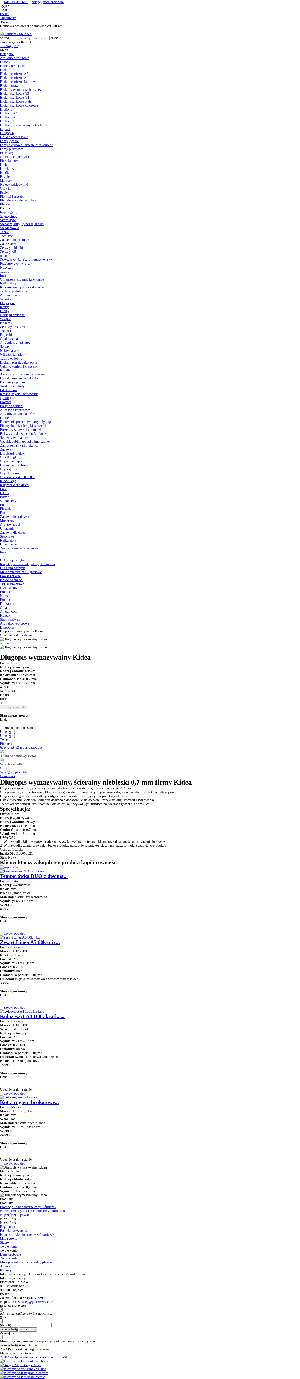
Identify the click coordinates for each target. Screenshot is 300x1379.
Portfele (5, 208)
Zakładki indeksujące (14, 240)
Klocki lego (8, 481)
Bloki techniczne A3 (14, 74)
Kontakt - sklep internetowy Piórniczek (27, 1234)
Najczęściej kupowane (15, 1215)
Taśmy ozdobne (11, 358)
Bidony (5, 62)
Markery (6, 180)
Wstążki (5, 319)
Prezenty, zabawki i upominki (20, 429)
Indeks (5, 853)
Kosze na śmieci (11, 580)
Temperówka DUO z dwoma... (34, 876)
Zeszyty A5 (8, 252)
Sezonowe (7, 536)
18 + (3, 556)
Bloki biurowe (10, 85)
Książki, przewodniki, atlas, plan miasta (27, 564)
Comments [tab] (7, 776)
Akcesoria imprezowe (15, 410)
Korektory (7, 168)
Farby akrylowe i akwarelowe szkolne (26, 145)
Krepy (4, 307)
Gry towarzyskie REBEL (17, 477)
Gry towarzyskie (11, 524)
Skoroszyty (8, 220)
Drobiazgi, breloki (12, 453)
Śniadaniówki (9, 228)
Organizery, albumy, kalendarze (22, 279)
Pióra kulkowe (10, 161)
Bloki (4, 70)
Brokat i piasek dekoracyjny (19, 362)
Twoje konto (9, 1246)
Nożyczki (6, 267)
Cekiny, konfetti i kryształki (19, 366)
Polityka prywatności (14, 1230)
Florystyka (7, 303)
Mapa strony (8, 1238)
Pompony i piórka (12, 382)
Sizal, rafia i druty (12, 386)
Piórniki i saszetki (12, 196)
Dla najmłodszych (12, 568)
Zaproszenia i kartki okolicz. (19, 445)
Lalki (3, 489)
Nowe (4, 596)
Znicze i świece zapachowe (19, 548)
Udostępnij (7, 736)
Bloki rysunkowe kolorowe (19, 105)
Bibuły (4, 311)
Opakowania (9, 339)
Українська (8, 18)
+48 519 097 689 (16, 2)
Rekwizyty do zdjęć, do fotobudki (23, 433)
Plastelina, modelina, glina (18, 200)
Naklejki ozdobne (12, 315)
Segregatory (8, 216)
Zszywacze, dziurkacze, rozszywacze (26, 259)
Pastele (5, 176)
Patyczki (6, 335)
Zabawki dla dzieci (13, 532)
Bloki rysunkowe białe (15, 101)
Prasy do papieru (11, 406)
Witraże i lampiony (13, 354)
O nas (4, 607)
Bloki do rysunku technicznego (21, 89)
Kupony (5, 1270)
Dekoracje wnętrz (12, 560)
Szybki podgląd (12, 933)
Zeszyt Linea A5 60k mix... (30, 942)
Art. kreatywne (10, 295)
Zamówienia (8, 1258)
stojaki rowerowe (12, 584)
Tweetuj (5, 739)
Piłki (3, 505)
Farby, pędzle (9, 141)
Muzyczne (7, 520)
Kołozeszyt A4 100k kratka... (32, 1016)
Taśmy (4, 271)
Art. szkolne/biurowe (14, 58)
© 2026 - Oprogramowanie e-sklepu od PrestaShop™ (37, 1357)
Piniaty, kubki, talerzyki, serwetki (23, 426)
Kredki (5, 172)
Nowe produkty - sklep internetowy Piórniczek (32, 1211)
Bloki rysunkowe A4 (14, 97)
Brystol (5, 129)
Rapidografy (8, 212)
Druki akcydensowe (14, 137)
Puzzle (4, 497)
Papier (4, 192)
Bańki (4, 513)
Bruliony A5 (8, 117)
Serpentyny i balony (14, 437)
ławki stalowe (9, 588)
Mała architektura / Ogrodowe (21, 572)
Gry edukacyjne (11, 461)
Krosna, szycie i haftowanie (19, 394)
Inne (3, 275)
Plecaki (5, 204)
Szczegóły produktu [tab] (14, 772)
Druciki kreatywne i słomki (19, 378)
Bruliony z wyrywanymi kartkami (23, 125)
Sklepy (5, 1242)
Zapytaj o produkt (21, 747)
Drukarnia (7, 603)
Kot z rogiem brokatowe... (29, 1102)
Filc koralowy (9, 390)
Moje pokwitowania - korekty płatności (27, 1262)
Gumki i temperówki (14, 157)
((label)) (5, 1325)
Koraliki (5, 370)
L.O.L (4, 493)
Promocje (6, 592)
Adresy (5, 1266)
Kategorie (7, 54)
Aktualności (8, 611)
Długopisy (7, 133)
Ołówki (5, 188)
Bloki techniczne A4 (14, 78)
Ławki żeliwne (10, 576)
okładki (5, 255)
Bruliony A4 (8, 113)
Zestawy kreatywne (13, 327)
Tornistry (6, 236)
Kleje (3, 165)
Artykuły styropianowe (16, 342)
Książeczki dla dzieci (14, 485)
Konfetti (5, 418)
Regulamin (7, 1227)
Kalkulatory (8, 283)
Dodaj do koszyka (13, 707)
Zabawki (6, 449)
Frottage (5, 402)
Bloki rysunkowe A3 (14, 93)
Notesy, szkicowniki (14, 184)
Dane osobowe (10, 1254)
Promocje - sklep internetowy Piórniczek (28, 1207)
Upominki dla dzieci (14, 465)
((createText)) (28, 1329)
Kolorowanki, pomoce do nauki (22, 287)
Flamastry (7, 153)
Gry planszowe (10, 473)
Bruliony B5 (8, 121)
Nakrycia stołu (10, 350)
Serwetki (6, 346)
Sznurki (5, 299)
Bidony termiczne (12, 66)
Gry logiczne (9, 469)
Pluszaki (6, 509)
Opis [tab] (3, 768)
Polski (4, 14)
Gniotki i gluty (10, 457)
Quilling (5, 398)
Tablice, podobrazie (13, 291)
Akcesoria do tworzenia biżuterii (22, 374)
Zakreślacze (8, 244)
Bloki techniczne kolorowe (18, 81)
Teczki (4, 232)
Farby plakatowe (11, 149)
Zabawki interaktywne (15, 516)
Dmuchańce (8, 544)
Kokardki (6, 323)
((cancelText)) (9, 1329)
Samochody (8, 501)
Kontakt (5, 615)
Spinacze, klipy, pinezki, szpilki (22, 224)
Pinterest (6, 743)
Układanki (7, 528)
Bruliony (6, 109)
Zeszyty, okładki (11, 248)
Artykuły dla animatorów (17, 414)
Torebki (5, 331)
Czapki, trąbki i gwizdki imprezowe (25, 441)
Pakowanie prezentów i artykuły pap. (26, 422)
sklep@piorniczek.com (48, 2)
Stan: (4, 857)
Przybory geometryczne (16, 263)
